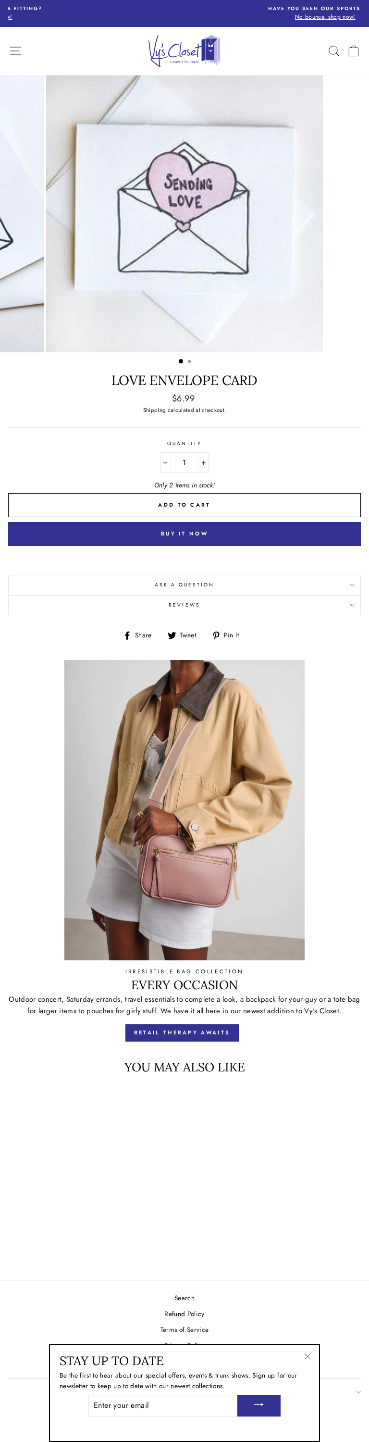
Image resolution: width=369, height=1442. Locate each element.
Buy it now (184, 533)
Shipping (154, 410)
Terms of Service (184, 1329)
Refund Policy (184, 1313)
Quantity (184, 443)
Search (184, 1298)
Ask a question (185, 584)
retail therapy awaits (182, 1032)
